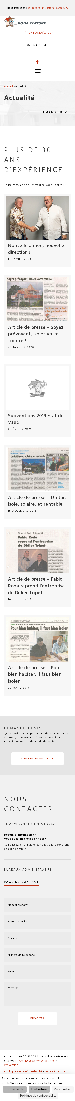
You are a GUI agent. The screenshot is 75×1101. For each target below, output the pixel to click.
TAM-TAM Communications (36, 1061)
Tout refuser (39, 1089)
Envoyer (37, 1018)
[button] (38, 62)
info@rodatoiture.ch (39, 32)
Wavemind (11, 1065)
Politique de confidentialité (23, 1071)
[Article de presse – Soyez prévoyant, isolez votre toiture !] (37, 315)
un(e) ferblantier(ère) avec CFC (48, 8)
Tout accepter (15, 1089)
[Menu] (37, 71)
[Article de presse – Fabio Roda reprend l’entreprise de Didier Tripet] (37, 567)
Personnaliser (63, 1089)
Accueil (8, 86)
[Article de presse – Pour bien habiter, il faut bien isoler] (37, 655)
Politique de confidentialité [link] (38, 1095)
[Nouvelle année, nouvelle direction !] (37, 230)
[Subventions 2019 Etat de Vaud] (37, 400)
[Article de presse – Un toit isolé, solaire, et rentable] (37, 482)
